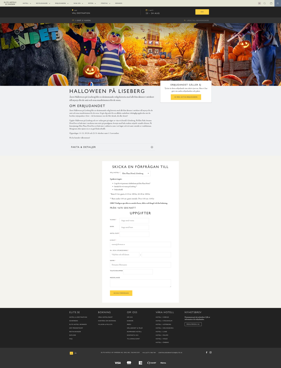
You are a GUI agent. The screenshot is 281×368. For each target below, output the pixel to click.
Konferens (73, 321)
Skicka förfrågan (121, 293)
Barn (112, 226)
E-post (112, 240)
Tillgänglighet (133, 339)
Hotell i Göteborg (163, 324)
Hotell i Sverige (162, 317)
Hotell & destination (78, 317)
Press (129, 324)
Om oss (130, 317)
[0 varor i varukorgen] (271, 3)
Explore (72, 335)
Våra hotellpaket (105, 317)
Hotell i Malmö (162, 335)
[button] (264, 3)
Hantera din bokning (107, 321)
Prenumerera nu (193, 324)
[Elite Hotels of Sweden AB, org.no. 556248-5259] (10, 4)
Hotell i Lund (161, 331)
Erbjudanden (60, 3)
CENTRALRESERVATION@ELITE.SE (170, 352)
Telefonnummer (116, 270)
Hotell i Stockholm (164, 321)
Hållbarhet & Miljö (135, 328)
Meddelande (115, 277)
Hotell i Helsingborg (165, 328)
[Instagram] (210, 352)
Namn (112, 260)
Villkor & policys (105, 324)
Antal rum (114, 233)
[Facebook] (206, 352)
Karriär (130, 321)
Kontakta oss (132, 335)
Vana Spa (77, 3)
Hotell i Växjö (162, 339)
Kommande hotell (134, 331)
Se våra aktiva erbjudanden (185, 97)
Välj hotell (114, 172)
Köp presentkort (76, 328)
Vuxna (112, 219)
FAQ (70, 339)
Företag (104, 3)
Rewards (118, 3)
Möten (90, 3)
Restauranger (42, 3)
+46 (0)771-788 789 (149, 352)
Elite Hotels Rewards (78, 324)
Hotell (26, 3)
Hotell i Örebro (162, 342)
